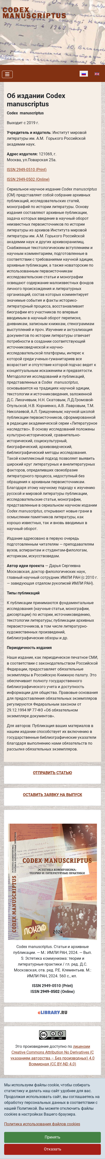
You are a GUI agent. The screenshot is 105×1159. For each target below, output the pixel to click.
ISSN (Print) (27, 169)
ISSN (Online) (28, 179)
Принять (52, 1137)
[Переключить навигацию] (7, 74)
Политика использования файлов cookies (42, 1124)
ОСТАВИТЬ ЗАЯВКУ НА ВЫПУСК (52, 794)
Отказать (52, 1149)
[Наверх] (96, 1150)
